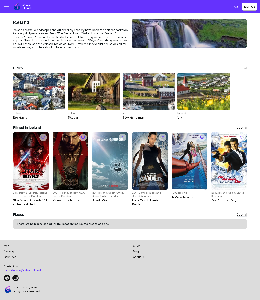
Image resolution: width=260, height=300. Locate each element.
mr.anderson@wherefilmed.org (25, 270)
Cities (136, 245)
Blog (136, 251)
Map (6, 245)
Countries (10, 257)
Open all (242, 68)
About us (138, 257)
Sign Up (249, 7)
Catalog (9, 251)
